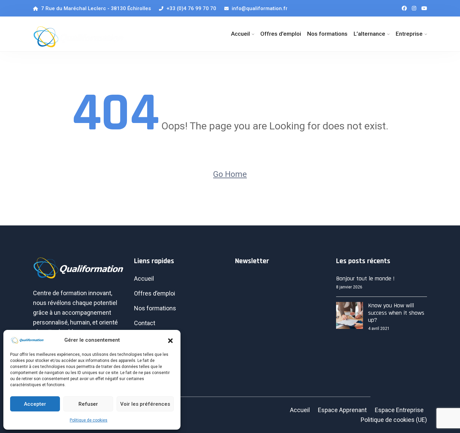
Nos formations (327, 33)
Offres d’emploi (280, 33)
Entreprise (409, 33)
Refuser (88, 404)
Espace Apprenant (342, 409)
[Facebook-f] (404, 8)
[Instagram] (414, 8)
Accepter (35, 404)
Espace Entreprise (399, 409)
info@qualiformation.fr (259, 8)
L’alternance (369, 33)
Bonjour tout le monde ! (365, 278)
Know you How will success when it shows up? (396, 313)
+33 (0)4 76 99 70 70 (190, 8)
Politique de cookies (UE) (394, 419)
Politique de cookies (88, 420)
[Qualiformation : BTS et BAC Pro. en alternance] (78, 37)
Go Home (230, 174)
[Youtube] (424, 8)
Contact (144, 323)
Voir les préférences (145, 404)
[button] (170, 340)
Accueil (240, 33)
